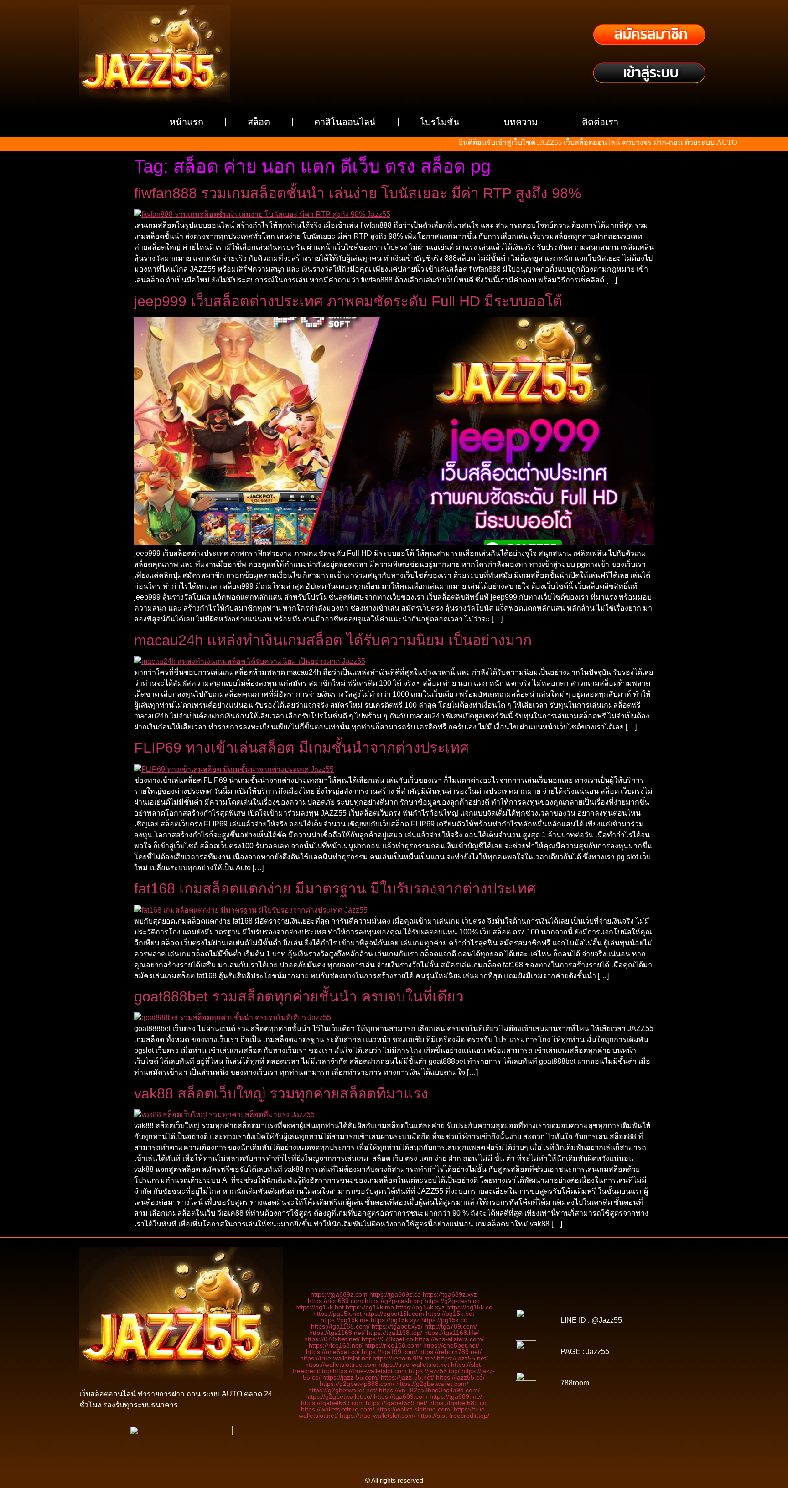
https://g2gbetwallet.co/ (339, 1396)
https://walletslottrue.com (341, 1364)
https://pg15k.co (469, 1307)
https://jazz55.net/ (462, 1358)
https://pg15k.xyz (420, 1307)
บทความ (521, 122)
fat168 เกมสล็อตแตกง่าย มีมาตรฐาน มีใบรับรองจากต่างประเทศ (335, 888)
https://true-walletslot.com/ (377, 1415)
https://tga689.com (401, 1396)
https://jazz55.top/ (434, 1371)
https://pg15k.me (370, 1307)
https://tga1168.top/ (394, 1332)
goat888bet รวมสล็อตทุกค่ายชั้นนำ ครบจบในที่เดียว (299, 996)
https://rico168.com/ (392, 1345)
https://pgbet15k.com (393, 1313)
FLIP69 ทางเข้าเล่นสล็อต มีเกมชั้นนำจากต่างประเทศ (301, 747)
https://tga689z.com (339, 1294)
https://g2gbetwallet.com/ (432, 1383)
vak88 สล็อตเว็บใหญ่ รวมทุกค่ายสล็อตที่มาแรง (281, 1093)
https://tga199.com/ (389, 1351)
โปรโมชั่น (440, 122)
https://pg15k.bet (320, 1307)
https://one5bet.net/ (451, 1345)
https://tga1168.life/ (451, 1332)
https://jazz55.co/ (460, 1377)
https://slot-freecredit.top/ (453, 1415)
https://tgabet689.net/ (396, 1402)
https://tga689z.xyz (450, 1294)
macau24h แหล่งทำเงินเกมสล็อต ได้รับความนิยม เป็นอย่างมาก (333, 640)
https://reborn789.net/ (450, 1351)
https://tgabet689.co (458, 1402)
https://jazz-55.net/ (407, 1377)
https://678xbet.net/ (332, 1339)
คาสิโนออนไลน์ (345, 122)
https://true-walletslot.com (370, 1371)
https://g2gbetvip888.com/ (357, 1383)
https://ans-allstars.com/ (449, 1339)
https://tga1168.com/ (340, 1326)
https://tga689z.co (395, 1294)
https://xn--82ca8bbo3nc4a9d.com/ (429, 1390)
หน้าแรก (186, 122)
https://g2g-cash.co (452, 1300)
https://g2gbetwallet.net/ (342, 1390)
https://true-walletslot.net (335, 1358)
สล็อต (259, 122)
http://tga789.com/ (451, 1326)
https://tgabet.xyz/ (397, 1326)
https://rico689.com (335, 1300)
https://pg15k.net (337, 1313)
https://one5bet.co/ (333, 1351)
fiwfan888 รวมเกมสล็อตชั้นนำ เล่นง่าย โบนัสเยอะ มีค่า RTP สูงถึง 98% (357, 193)
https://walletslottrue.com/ (337, 1409)
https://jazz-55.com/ (350, 1377)
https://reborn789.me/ (404, 1358)
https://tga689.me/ (456, 1396)
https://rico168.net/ (336, 1345)
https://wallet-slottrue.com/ (414, 1409)
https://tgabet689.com (332, 1402)
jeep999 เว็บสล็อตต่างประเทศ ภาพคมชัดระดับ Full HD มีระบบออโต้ (348, 301)
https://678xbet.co (387, 1339)
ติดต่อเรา (600, 122)
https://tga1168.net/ (337, 1332)
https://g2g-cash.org (394, 1300)
